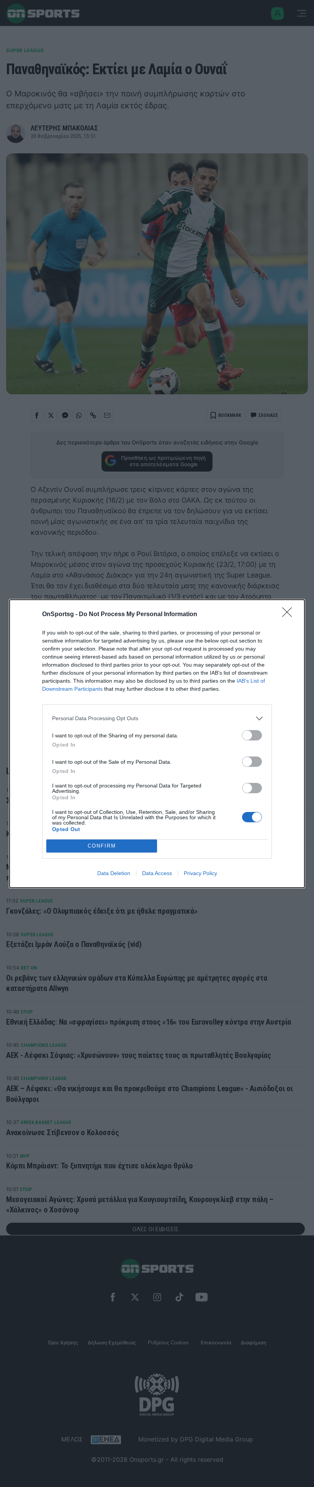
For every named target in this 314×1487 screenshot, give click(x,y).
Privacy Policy (200, 873)
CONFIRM (102, 846)
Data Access (157, 873)
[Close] (289, 614)
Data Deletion (113, 873)
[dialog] (157, 744)
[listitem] (157, 718)
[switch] (252, 735)
